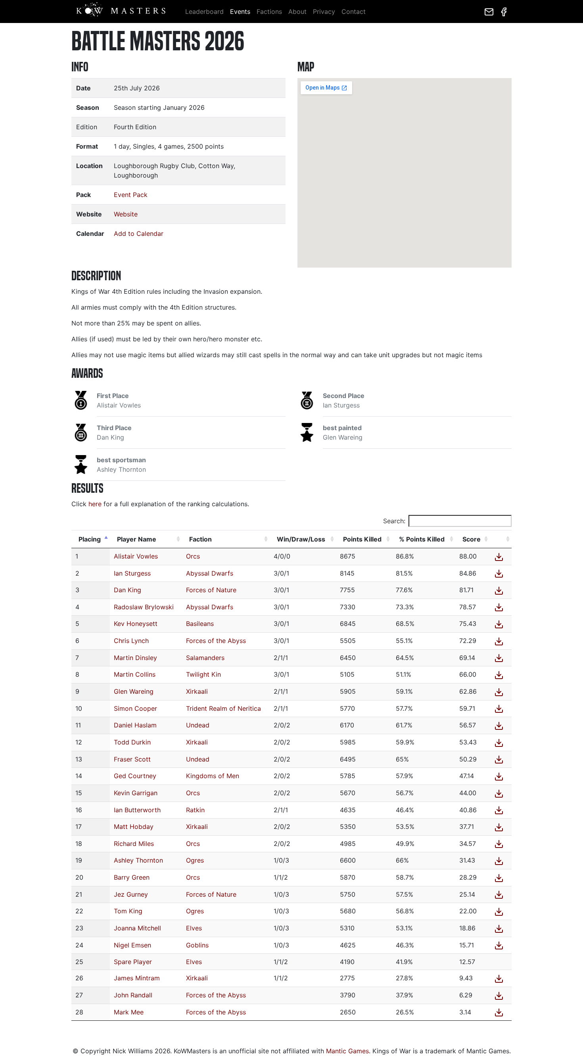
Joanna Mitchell (137, 928)
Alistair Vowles (136, 556)
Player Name (136, 539)
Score (471, 539)
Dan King (127, 590)
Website (126, 214)
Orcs (193, 556)
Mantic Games (347, 1051)
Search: (394, 521)
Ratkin (195, 810)
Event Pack (131, 195)
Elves (194, 928)
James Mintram (137, 978)
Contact (353, 11)
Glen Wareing (133, 691)
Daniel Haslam (135, 725)
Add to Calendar (138, 233)
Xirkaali (197, 691)
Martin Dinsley (135, 658)
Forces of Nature (211, 590)
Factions (269, 11)
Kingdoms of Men (212, 776)
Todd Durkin (132, 742)
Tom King (128, 911)
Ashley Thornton (138, 860)
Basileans (200, 624)
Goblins (197, 945)
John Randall (133, 995)
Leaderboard (204, 11)
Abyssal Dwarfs (209, 573)
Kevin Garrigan (135, 793)
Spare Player (133, 962)
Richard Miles (134, 844)
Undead (197, 725)
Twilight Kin (203, 674)
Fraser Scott (132, 759)
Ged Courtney (135, 776)
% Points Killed (422, 539)
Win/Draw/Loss (301, 539)
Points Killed (362, 539)
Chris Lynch (131, 641)
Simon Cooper (135, 708)
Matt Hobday (133, 826)
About (297, 11)
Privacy (324, 11)
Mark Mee (129, 1012)
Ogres (195, 860)
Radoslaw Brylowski (144, 607)
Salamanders (205, 658)
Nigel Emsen (132, 945)
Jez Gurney (131, 894)
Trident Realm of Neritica (223, 708)
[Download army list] (500, 556)
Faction (200, 539)
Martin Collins (134, 674)
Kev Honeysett (135, 624)
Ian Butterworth (137, 810)
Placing (90, 539)
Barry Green (132, 877)
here (95, 504)
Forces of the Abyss (216, 641)
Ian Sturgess (132, 573)
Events (240, 11)
